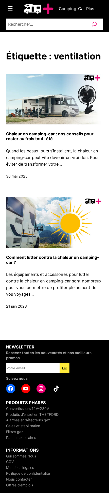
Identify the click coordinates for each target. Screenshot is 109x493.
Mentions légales (20, 467)
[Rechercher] (94, 24)
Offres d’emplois (19, 485)
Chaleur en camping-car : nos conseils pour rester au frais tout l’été (50, 136)
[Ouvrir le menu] (10, 9)
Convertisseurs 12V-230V (27, 408)
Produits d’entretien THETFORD (32, 414)
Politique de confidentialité (28, 473)
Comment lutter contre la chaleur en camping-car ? (52, 260)
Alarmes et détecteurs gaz (28, 420)
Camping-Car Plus (76, 8)
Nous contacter (19, 479)
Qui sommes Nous (21, 456)
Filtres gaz (14, 432)
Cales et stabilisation (23, 426)
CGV (10, 461)
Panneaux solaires (21, 437)
